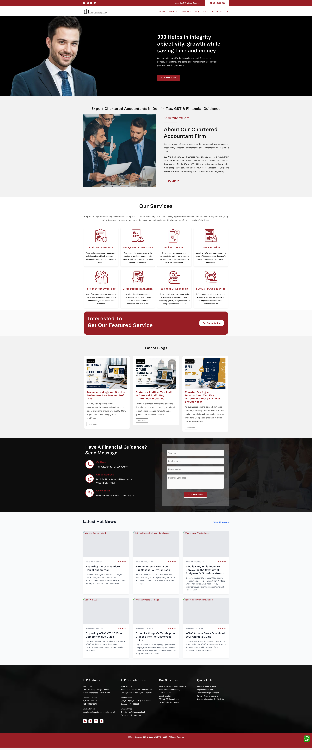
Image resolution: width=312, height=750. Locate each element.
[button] (216, 3)
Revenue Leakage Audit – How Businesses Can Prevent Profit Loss (106, 395)
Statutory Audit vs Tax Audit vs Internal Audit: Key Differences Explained (154, 395)
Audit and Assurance (101, 247)
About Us (173, 11)
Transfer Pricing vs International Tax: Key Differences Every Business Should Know (203, 397)
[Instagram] (88, 3)
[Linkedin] (91, 3)
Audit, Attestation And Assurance (172, 686)
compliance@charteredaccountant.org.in (115, 495)
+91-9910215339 (104, 467)
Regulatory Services (205, 689)
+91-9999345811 (120, 467)
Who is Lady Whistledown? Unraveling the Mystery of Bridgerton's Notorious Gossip (205, 570)
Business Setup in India (174, 288)
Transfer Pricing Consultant (208, 693)
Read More (93, 424)
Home (162, 11)
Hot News (122, 561)
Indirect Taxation (174, 247)
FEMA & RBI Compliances (210, 288)
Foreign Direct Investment (101, 288)
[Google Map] (95, 3)
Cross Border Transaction (138, 288)
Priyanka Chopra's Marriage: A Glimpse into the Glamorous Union (155, 637)
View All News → (221, 522)
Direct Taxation (211, 247)
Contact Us (217, 11)
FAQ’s (205, 11)
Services (185, 11)
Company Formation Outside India (210, 699)
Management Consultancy (138, 247)
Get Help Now (195, 494)
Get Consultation (212, 323)
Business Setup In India (206, 686)
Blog (197, 11)
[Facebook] (84, 3)
